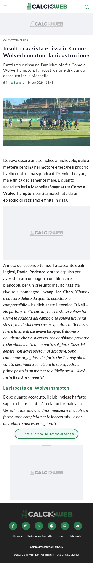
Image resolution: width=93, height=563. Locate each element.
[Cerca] (87, 7)
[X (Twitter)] (39, 526)
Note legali (75, 536)
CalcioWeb (10, 40)
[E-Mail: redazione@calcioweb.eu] (78, 526)
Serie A (24, 40)
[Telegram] (52, 526)
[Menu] (6, 7)
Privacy (60, 536)
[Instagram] (26, 526)
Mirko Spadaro (15, 82)
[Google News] (65, 526)
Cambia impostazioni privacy (46, 546)
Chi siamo (17, 536)
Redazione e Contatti (39, 536)
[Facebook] (13, 526)
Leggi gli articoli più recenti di (48, 434)
